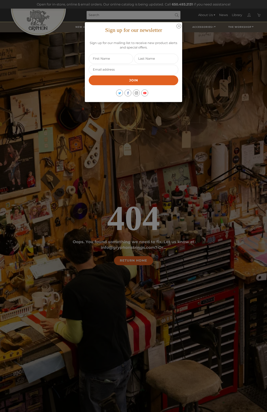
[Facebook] (128, 93)
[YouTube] (144, 93)
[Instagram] (136, 93)
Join (133, 80)
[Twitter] (119, 93)
